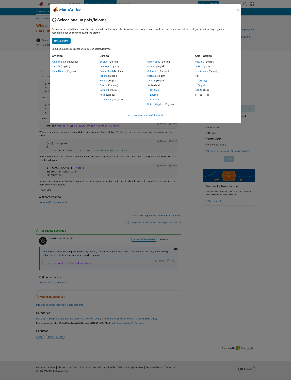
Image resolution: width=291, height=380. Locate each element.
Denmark (104, 66)
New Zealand (201, 71)
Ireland (103, 90)
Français (154, 99)
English (154, 94)
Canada (56, 66)
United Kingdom (155, 104)
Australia (199, 61)
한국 (197, 94)
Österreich (152, 71)
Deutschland (106, 71)
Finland (103, 80)
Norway (151, 66)
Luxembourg (106, 99)
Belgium (104, 61)
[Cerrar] (237, 9)
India (197, 66)
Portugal (151, 76)
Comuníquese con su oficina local (145, 115)
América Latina (60, 61)
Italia (102, 94)
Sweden (151, 80)
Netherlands (153, 61)
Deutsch (154, 90)
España (104, 76)
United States (59, 71)
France (103, 85)
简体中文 (202, 80)
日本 (197, 90)
